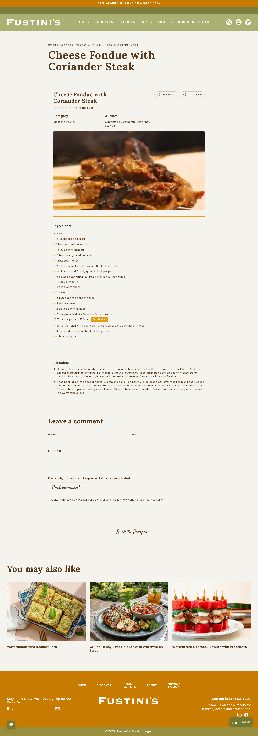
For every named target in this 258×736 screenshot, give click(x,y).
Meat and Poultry (85, 45)
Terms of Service (145, 499)
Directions (61, 363)
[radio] (55, 107)
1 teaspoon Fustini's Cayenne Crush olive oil (85, 314)
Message (56, 451)
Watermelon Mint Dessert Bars (32, 647)
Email (135, 434)
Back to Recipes (131, 532)
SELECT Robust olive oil (109, 45)
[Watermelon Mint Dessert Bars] (46, 611)
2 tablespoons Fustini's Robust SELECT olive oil (86, 266)
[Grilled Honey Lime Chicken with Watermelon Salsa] (129, 611)
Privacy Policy (120, 499)
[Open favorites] (11, 725)
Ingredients (62, 226)
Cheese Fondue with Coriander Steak (80, 97)
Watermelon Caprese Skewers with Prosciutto (209, 647)
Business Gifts (193, 22)
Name (52, 434)
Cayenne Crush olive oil (61, 45)
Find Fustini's (136, 22)
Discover (104, 22)
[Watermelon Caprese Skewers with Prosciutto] (211, 611)
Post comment (66, 487)
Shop (82, 22)
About (165, 22)
